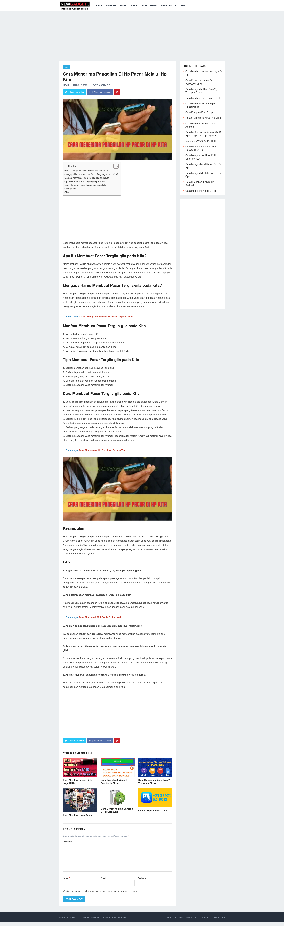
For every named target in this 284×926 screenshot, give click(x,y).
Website (142, 877)
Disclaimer (204, 917)
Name (66, 877)
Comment (68, 841)
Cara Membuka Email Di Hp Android (200, 125)
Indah (66, 85)
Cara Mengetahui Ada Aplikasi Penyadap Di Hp (201, 148)
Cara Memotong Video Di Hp (200, 190)
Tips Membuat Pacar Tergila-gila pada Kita (84, 181)
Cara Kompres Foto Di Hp (152, 810)
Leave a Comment (101, 85)
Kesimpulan (70, 188)
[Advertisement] (142, 34)
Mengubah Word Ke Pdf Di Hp (201, 141)
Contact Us (191, 917)
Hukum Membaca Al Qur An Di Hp (203, 117)
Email (104, 877)
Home (99, 5)
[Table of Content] (116, 166)
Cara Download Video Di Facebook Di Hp (114, 781)
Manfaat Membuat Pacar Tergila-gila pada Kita (86, 177)
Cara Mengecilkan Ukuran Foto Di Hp (203, 165)
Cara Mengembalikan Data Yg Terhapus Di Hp (154, 781)
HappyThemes (119, 917)
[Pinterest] (117, 92)
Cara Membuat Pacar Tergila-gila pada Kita (85, 184)
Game (123, 5)
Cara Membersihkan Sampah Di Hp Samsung (117, 810)
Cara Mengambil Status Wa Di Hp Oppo (203, 174)
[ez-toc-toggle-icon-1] (114, 166)
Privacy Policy (218, 917)
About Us (179, 917)
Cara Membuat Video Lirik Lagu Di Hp (77, 781)
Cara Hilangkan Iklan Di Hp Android (199, 183)
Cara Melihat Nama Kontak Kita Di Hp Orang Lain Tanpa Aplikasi (203, 133)
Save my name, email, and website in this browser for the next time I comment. (103, 891)
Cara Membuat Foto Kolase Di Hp (79, 816)
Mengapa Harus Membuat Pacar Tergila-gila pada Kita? (91, 174)
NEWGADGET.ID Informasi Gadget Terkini (84, 917)
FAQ (66, 192)
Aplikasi (111, 5)
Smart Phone (149, 5)
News (134, 5)
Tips (183, 5)
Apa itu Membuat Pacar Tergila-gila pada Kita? (86, 170)
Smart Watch (168, 5)
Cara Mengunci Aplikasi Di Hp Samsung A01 (201, 157)
